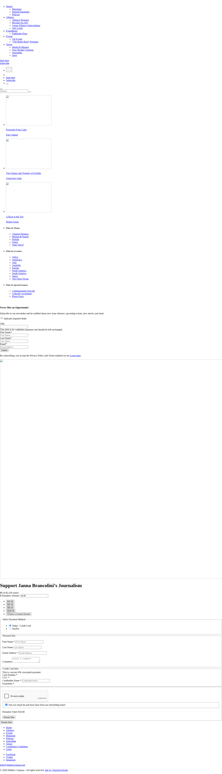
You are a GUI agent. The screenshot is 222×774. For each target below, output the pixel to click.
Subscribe (4, 63)
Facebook (10, 754)
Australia (16, 265)
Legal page (75, 355)
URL (2, 323)
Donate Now (6, 722)
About (9, 44)
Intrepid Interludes (20, 12)
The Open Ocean (20, 279)
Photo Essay (18, 296)
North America (19, 270)
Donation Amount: (11, 595)
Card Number (9, 675)
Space (15, 276)
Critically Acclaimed (22, 293)
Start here (4, 60)
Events (9, 36)
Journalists (17, 52)
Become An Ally (20, 22)
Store (14, 55)
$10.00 (10, 601)
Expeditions (11, 31)
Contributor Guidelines (17, 746)
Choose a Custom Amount (18, 614)
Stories (9, 6)
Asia (14, 262)
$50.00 (10, 608)
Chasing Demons (20, 234)
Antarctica (17, 260)
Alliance (10, 17)
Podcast (15, 14)
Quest (15, 242)
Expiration (8, 683)
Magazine (16, 9)
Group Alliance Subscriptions (26, 25)
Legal (8, 749)
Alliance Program (20, 20)
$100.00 (10, 611)
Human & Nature (20, 236)
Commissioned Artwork (23, 291)
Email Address (10, 653)
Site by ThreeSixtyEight (56, 770)
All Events (17, 39)
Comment (7, 661)
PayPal (15, 628)
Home (9, 727)
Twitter (9, 757)
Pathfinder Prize (19, 33)
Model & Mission (20, 47)
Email (3, 344)
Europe (15, 268)
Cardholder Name (11, 680)
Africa (15, 257)
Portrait (15, 239)
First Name (6, 332)
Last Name (6, 338)
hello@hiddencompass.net (12, 765)
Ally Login (17, 28)
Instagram (10, 760)
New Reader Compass (23, 50)
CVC (5, 677)
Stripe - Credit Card (21, 625)
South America (19, 273)
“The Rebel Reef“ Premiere (25, 41)
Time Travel (18, 245)
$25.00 (10, 604)
